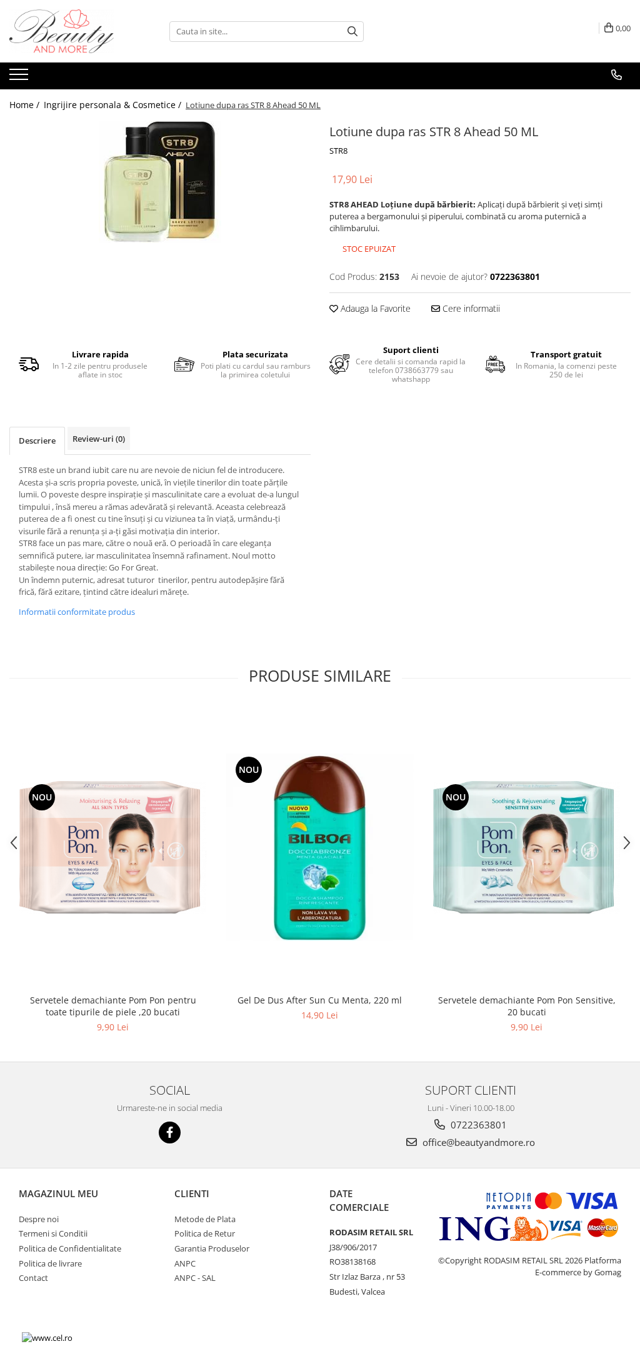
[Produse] (20, 78)
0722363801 (477, 1124)
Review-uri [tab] (98, 438)
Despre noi (39, 1219)
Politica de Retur (204, 1233)
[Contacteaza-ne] (616, 74)
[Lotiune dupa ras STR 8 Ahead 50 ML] (160, 182)
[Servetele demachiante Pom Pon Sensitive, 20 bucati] (527, 847)
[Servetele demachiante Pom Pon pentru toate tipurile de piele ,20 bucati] (113, 847)
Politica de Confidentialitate (70, 1248)
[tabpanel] (160, 182)
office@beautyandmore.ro (477, 1142)
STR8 (338, 150)
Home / (25, 105)
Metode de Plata (205, 1219)
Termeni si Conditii (53, 1233)
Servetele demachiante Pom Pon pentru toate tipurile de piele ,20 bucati (113, 1006)
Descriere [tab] (37, 440)
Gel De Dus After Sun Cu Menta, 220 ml (320, 1000)
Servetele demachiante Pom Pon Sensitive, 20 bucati (527, 1006)
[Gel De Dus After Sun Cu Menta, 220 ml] (320, 847)
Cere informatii (470, 308)
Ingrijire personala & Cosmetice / (114, 105)
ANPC (185, 1263)
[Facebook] (170, 1132)
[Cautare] (352, 31)
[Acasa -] (71, 31)
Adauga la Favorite (374, 308)
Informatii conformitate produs (77, 611)
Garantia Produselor (211, 1248)
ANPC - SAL (195, 1277)
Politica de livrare (50, 1263)
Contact (33, 1277)
